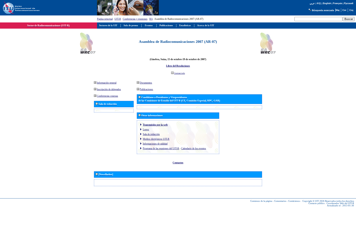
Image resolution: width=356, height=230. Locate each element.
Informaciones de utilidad (155, 143)
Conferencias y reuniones (135, 19)
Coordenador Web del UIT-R (340, 203)
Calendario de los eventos (193, 148)
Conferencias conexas (107, 96)
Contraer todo (179, 73)
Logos (146, 129)
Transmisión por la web (155, 124)
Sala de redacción (151, 134)
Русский (348, 3)
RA (151, 19)
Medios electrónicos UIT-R (156, 139)
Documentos (146, 82)
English (327, 3)
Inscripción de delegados (109, 89)
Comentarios (280, 201)
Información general (106, 82)
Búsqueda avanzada (323, 10)
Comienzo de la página (261, 201)
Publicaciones (146, 89)
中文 (319, 3)
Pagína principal (105, 19)
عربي (312, 3)
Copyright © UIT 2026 (313, 201)
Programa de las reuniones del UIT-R (161, 148)
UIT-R (118, 19)
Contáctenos (294, 201)
